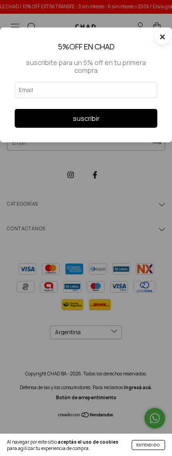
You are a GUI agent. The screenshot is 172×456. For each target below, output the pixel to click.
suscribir (86, 118)
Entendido (148, 444)
